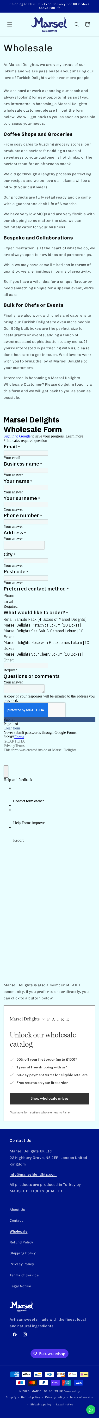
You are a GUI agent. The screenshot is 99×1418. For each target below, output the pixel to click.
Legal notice (64, 1404)
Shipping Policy (23, 1253)
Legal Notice (20, 1286)
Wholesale (18, 1231)
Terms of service (81, 1397)
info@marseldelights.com (33, 1174)
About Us (17, 1210)
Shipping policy (41, 1404)
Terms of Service (24, 1275)
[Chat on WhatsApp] (90, 1409)
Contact (16, 1221)
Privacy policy (55, 1397)
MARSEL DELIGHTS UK (47, 1391)
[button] (9, 24)
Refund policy (30, 1397)
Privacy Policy (22, 1264)
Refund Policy (21, 1242)
